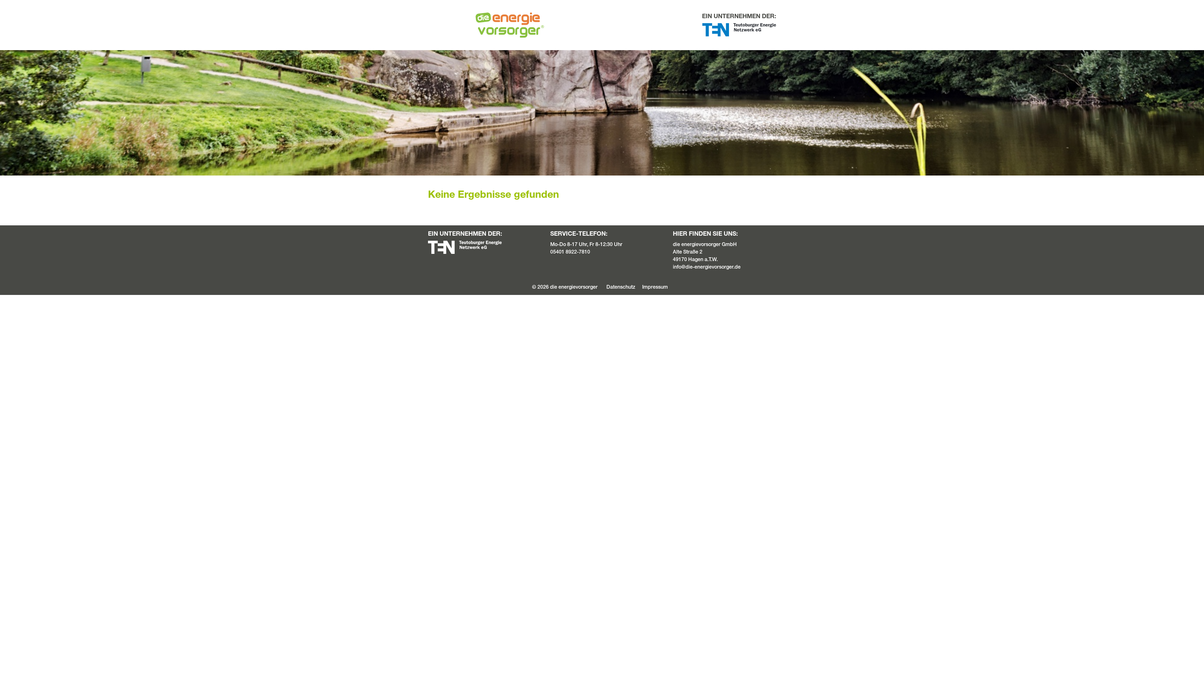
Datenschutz (620, 287)
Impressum (655, 287)
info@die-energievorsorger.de (707, 267)
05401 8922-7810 (570, 252)
